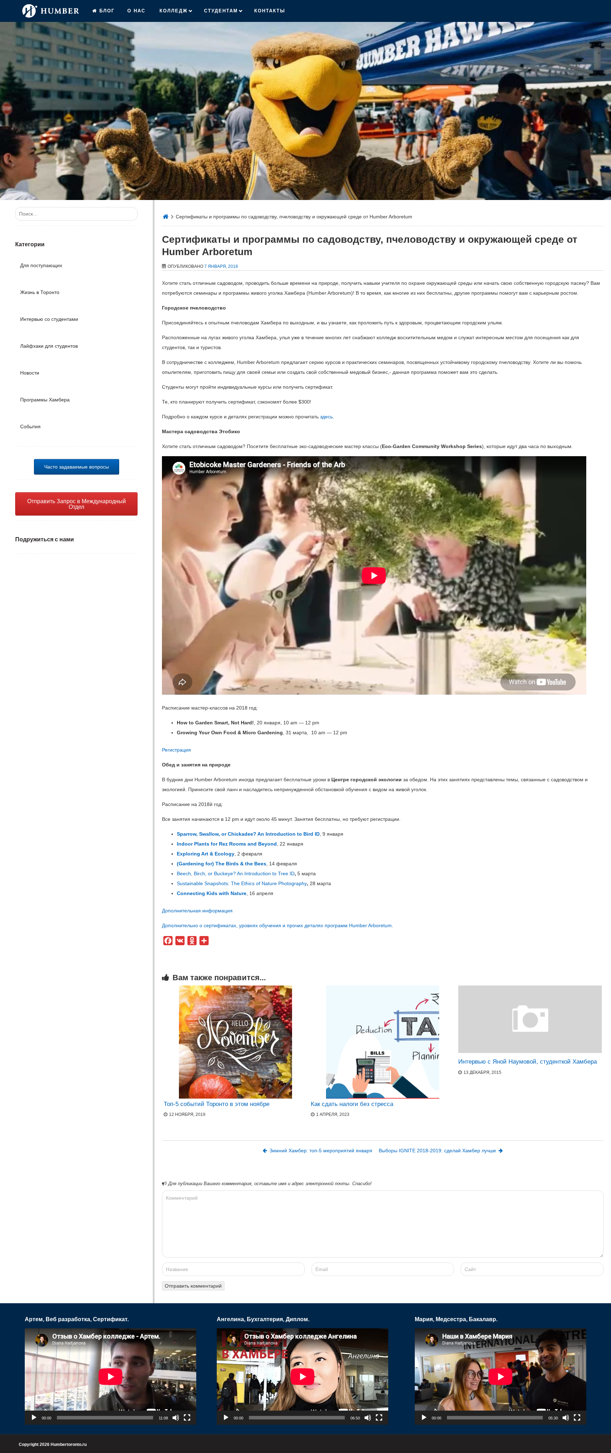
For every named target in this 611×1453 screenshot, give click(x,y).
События (30, 426)
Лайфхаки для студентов (49, 346)
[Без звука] (175, 1417)
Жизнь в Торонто (39, 292)
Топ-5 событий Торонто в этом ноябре (216, 1104)
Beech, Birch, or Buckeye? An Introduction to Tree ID (236, 873)
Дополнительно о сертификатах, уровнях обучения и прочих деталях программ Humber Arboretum (277, 925)
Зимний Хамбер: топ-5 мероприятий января (320, 1150)
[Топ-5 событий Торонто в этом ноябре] (235, 1042)
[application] (110, 1376)
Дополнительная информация (197, 910)
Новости (29, 373)
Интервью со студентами (49, 319)
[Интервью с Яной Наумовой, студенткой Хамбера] (530, 1051)
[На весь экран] (187, 1417)
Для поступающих (41, 265)
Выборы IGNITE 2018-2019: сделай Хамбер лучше (437, 1150)
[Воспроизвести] (33, 1417)
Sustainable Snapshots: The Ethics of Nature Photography (242, 883)
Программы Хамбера (45, 399)
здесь (326, 416)
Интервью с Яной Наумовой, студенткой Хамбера (527, 1061)
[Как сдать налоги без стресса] (382, 1042)
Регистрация (176, 750)
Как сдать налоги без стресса (352, 1104)
